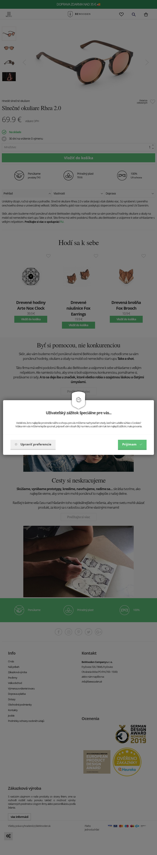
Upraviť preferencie (35, 444)
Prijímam (129, 444)
